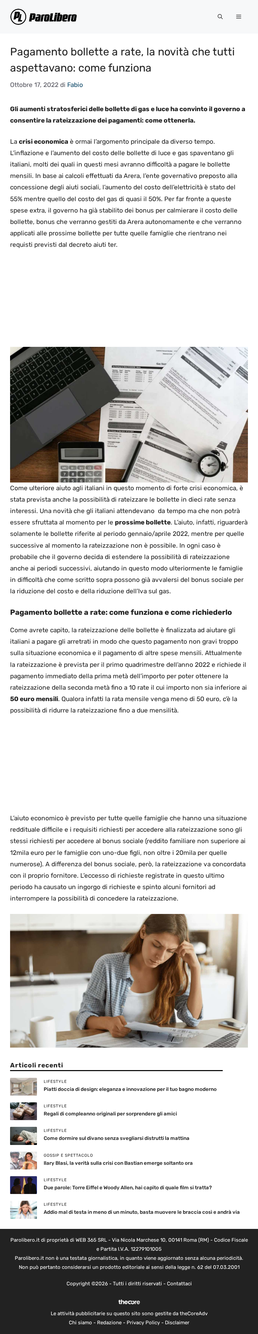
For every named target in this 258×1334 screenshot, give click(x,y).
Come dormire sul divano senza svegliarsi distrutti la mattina (116, 1138)
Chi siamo (80, 1323)
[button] (220, 17)
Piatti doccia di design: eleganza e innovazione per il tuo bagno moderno (130, 1089)
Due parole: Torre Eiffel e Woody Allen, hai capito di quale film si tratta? (128, 1188)
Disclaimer (177, 1323)
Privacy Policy (143, 1323)
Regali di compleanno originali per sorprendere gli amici (110, 1114)
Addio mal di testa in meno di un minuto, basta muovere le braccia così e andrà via (142, 1212)
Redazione (109, 1323)
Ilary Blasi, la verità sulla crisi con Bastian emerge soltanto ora (118, 1163)
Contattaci (179, 1284)
